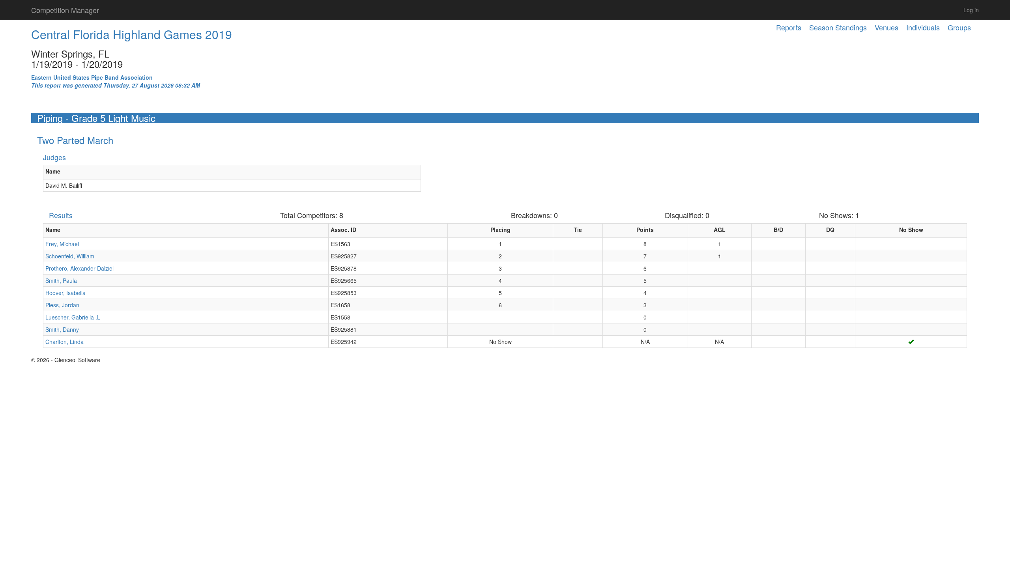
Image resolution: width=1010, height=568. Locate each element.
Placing (500, 230)
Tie (578, 230)
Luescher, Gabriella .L (72, 317)
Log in (971, 10)
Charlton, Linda (64, 342)
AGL (720, 230)
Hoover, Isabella (65, 293)
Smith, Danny (62, 329)
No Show (911, 230)
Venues (886, 27)
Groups (959, 27)
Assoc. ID (343, 230)
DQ (830, 230)
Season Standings (838, 27)
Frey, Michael (62, 244)
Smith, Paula (61, 280)
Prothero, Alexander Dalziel (79, 268)
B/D (778, 230)
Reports (788, 27)
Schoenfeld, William (69, 256)
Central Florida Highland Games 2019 (131, 34)
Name (52, 171)
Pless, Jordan (62, 305)
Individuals (923, 27)
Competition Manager (65, 10)
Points (645, 230)
